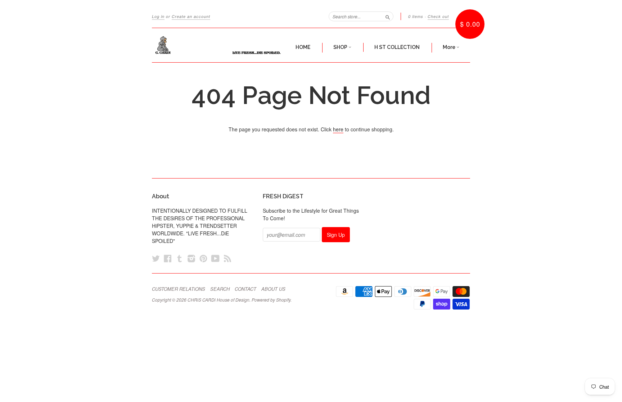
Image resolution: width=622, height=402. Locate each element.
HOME (303, 47)
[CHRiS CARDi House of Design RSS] (227, 258)
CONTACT (245, 289)
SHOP (340, 47)
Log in (158, 16)
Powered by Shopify (271, 300)
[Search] (388, 16)
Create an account (191, 16)
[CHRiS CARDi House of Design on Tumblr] (180, 258)
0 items (415, 16)
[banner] (218, 45)
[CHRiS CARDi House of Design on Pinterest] (203, 258)
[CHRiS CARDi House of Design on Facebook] (168, 258)
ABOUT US (273, 289)
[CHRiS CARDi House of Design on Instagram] (191, 258)
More (449, 47)
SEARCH (220, 289)
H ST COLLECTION (397, 47)
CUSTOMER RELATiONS (178, 289)
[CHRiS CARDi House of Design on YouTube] (215, 258)
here (338, 129)
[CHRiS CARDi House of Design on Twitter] (156, 258)
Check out (438, 16)
